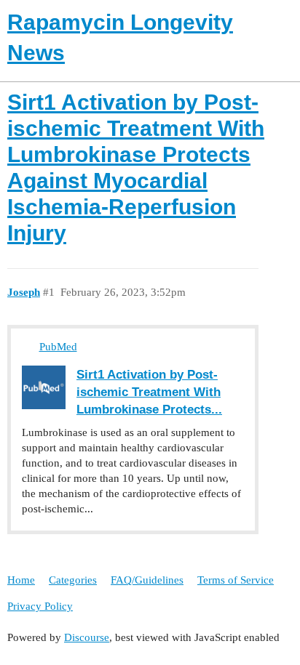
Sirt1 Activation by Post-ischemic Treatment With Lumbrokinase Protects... (149, 391)
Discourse (86, 637)
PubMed (58, 346)
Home (21, 580)
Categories (73, 580)
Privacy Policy (40, 606)
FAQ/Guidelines (147, 580)
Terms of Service (235, 580)
